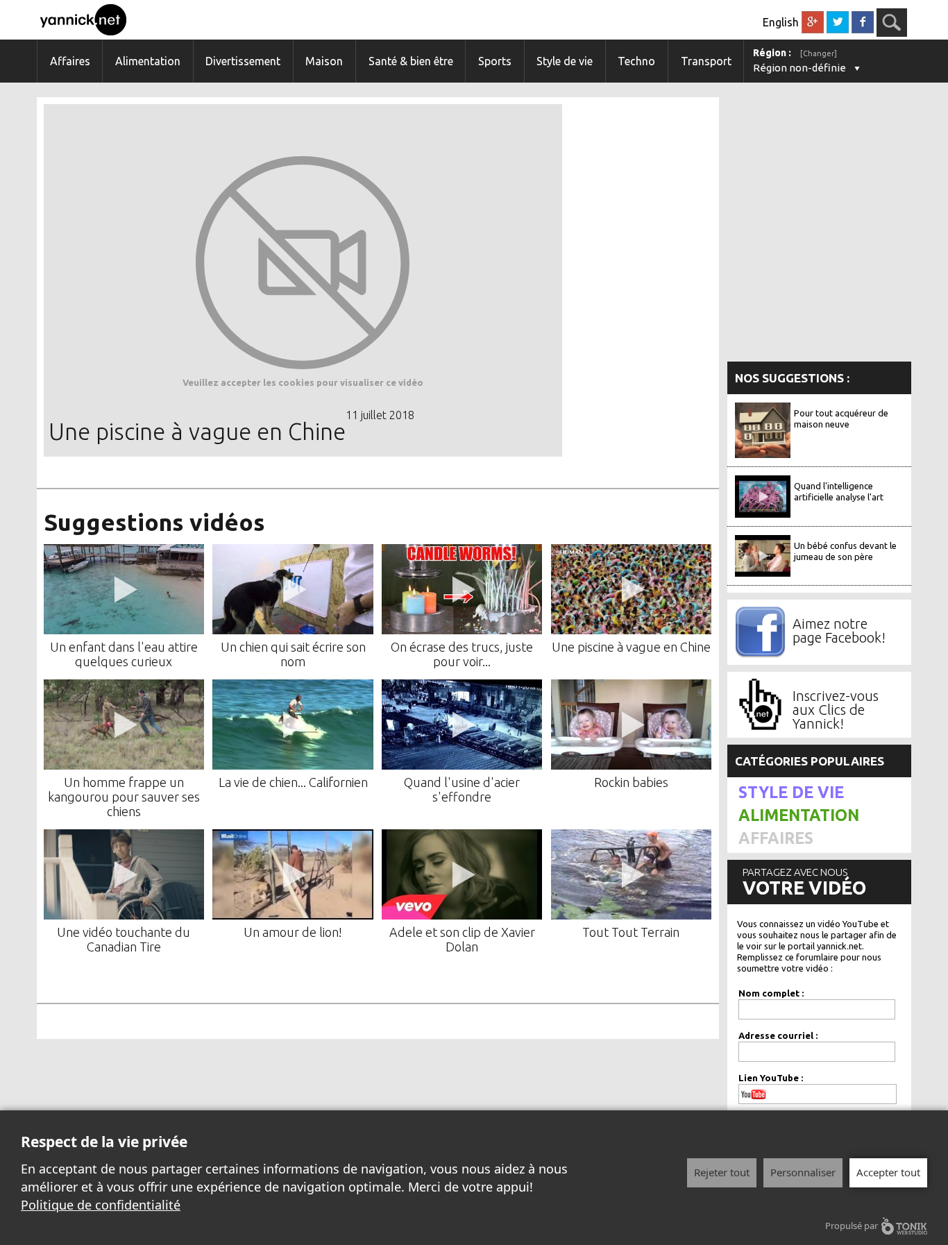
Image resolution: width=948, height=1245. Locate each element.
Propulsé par (851, 1225)
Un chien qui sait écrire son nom (293, 654)
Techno (636, 61)
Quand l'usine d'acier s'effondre (462, 789)
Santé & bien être (411, 61)
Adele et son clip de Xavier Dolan (462, 939)
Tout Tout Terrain (630, 932)
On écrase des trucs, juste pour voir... (462, 654)
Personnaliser (803, 1172)
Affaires (70, 61)
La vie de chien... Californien (293, 782)
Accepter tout (888, 1172)
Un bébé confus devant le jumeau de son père (845, 551)
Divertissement (242, 61)
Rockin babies (631, 782)
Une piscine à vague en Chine (631, 647)
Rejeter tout (722, 1172)
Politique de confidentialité (100, 1204)
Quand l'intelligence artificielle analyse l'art (838, 491)
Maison (324, 61)
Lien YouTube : (770, 1078)
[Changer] (818, 53)
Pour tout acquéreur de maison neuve (841, 418)
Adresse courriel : (778, 1035)
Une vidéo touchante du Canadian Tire (123, 939)
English (781, 22)
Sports (494, 61)
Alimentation (147, 61)
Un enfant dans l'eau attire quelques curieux (124, 654)
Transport (706, 61)
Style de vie (564, 61)
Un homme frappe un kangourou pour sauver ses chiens (124, 796)
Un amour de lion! (293, 932)
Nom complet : (771, 993)
